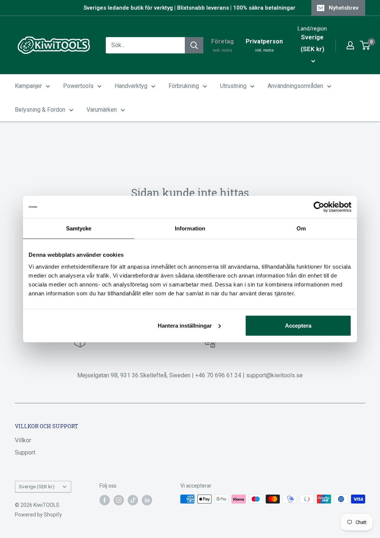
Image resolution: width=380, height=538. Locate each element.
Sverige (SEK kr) (37, 486)
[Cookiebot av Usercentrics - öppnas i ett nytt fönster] (318, 207)
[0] (365, 45)
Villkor (23, 440)
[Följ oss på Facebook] (104, 500)
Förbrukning (183, 85)
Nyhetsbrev (343, 7)
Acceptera (298, 325)
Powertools (78, 85)
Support (25, 452)
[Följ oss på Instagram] (119, 500)
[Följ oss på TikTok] (133, 500)
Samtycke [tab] (79, 228)
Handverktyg (131, 85)
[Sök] (194, 45)
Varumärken (101, 109)
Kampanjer (28, 85)
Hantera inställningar (185, 325)
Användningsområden (295, 85)
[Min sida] (350, 45)
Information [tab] (190, 228)
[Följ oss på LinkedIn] (147, 500)
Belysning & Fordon (40, 109)
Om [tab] (301, 228)
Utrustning (233, 85)
